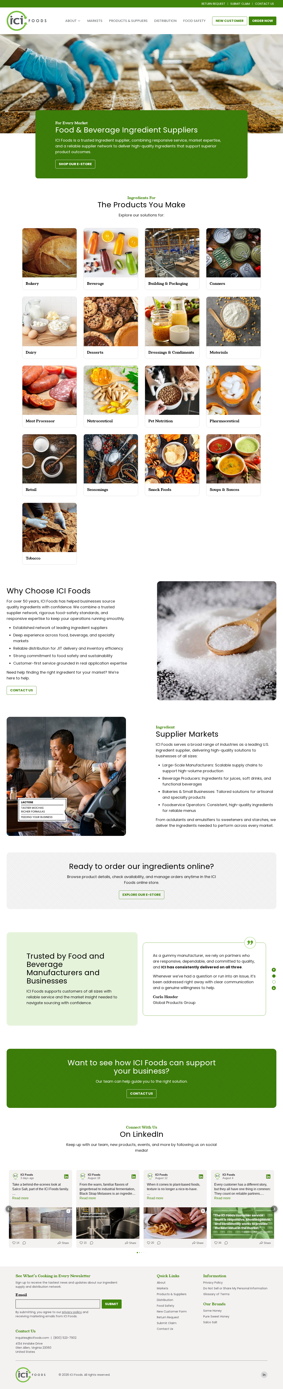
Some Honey (212, 1311)
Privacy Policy (213, 1282)
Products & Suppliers (128, 20)
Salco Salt (210, 1322)
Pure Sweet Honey (216, 1316)
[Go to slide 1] (274, 976)
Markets (94, 20)
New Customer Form (172, 1311)
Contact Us (264, 4)
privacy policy (72, 1312)
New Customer (230, 20)
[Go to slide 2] (274, 981)
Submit (111, 1304)
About (71, 20)
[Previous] (273, 970)
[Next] (273, 988)
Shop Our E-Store (77, 165)
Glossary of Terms (216, 1294)
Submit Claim (240, 4)
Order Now (264, 21)
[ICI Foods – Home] (26, 21)
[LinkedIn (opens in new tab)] (264, 1374)
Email (22, 1295)
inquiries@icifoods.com (32, 1338)
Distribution (165, 20)
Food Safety (194, 20)
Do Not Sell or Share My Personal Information (235, 1288)
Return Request (213, 4)
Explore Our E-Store (143, 895)
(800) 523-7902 (64, 1338)
